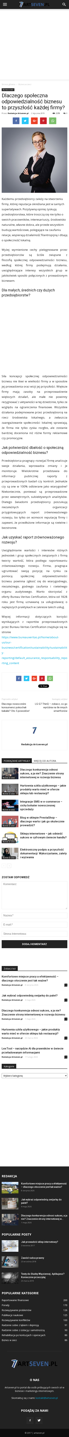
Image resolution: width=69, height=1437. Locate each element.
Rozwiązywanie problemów (16, 1310)
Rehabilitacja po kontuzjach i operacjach (23, 1335)
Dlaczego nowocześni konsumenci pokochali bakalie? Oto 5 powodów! (15, 707)
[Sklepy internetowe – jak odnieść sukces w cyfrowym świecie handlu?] (10, 837)
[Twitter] (39, 1420)
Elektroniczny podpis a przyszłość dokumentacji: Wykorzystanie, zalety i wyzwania (43, 853)
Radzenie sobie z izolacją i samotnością (23, 1330)
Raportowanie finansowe (15, 1300)
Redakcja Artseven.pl (18, 113)
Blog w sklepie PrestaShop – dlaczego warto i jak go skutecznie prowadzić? (42, 821)
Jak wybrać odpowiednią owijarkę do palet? (30, 995)
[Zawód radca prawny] (10, 1262)
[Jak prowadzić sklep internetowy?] (10, 1246)
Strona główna (8, 84)
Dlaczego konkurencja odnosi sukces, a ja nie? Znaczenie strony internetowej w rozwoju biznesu (42, 773)
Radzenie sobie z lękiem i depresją (20, 1325)
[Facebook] (30, 1420)
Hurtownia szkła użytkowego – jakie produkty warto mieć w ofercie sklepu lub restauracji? (43, 789)
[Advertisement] (34, 45)
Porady (5, 1305)
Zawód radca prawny (32, 1258)
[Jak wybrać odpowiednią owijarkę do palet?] (10, 1203)
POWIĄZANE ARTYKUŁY (17, 760)
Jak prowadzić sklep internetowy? (39, 1242)
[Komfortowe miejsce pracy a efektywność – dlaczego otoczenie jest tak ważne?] (10, 1187)
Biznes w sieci (8, 89)
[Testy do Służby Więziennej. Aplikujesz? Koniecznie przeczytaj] (10, 1278)
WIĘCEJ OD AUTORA (45, 760)
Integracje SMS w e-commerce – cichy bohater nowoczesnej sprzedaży (41, 805)
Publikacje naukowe (12, 1315)
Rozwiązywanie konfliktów (16, 1320)
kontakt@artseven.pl (47, 1398)
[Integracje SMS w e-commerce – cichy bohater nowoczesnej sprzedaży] (10, 805)
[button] (64, 4)
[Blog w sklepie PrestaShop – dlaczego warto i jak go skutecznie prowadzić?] (10, 821)
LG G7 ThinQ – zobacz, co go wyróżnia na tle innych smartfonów (51, 707)
